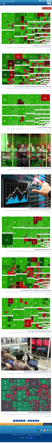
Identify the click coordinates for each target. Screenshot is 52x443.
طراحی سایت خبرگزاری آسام (24, 437)
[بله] (41, 430)
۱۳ (16, 421)
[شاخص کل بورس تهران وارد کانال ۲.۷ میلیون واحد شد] (26, 313)
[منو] (4, 3)
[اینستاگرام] (45, 430)
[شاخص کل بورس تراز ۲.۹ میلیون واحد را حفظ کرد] (26, 191)
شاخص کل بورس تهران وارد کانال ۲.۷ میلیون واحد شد (39, 331)
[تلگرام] (48, 430)
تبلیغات (19, 427)
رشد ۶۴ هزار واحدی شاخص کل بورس (43, 249)
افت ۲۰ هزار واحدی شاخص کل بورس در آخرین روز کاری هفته (37, 371)
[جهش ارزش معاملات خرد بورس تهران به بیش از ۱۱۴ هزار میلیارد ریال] (26, 150)
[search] (1, 3)
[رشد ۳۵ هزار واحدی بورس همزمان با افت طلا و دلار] (26, 394)
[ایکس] (38, 430)
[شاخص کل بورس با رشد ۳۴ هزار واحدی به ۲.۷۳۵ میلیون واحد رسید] (26, 272)
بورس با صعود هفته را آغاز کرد (44, 127)
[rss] (50, 430)
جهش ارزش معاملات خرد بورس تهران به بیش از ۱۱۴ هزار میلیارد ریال (36, 168)
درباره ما (27, 427)
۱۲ (19, 421)
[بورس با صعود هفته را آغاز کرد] (26, 109)
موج (31, 434)
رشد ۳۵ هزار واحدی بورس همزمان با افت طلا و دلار (39, 412)
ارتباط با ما (32, 427)
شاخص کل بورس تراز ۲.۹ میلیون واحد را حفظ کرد (40, 208)
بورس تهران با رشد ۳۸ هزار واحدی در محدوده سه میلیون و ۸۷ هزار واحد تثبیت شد (32, 86)
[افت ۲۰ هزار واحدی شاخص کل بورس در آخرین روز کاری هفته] (26, 354)
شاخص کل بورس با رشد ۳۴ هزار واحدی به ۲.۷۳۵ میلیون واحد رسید (36, 290)
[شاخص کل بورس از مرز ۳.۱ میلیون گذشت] (26, 28)
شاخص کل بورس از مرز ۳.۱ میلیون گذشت (42, 46)
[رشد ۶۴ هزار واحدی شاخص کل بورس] (26, 231)
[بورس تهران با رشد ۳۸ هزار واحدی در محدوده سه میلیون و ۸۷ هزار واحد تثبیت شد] (26, 68)
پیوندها (23, 427)
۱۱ (21, 421)
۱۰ (24, 421)
